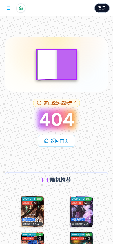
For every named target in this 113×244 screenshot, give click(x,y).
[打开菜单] (8, 8)
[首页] (20, 8)
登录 (102, 7)
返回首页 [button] (59, 141)
